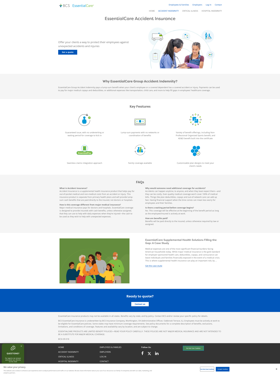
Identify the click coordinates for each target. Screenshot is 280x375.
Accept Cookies (223, 369)
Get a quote (68, 52)
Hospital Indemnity (212, 11)
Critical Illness (190, 11)
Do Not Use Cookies (193, 348)
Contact (218, 4)
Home (152, 11)
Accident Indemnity (168, 11)
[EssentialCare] (76, 6)
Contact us (140, 304)
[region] (140, 369)
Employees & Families (179, 4)
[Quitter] (21, 346)
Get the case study (153, 265)
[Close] (276, 369)
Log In (208, 4)
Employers (197, 4)
